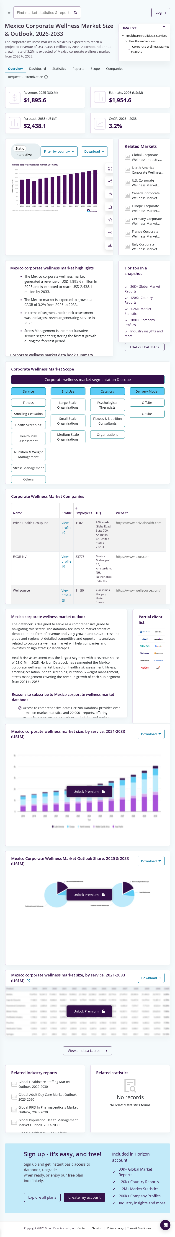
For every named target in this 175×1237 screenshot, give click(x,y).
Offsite (147, 402)
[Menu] (9, 12)
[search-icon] (75, 12)
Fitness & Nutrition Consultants (107, 420)
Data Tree (129, 28)
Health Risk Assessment (28, 438)
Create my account (84, 1197)
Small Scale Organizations (68, 420)
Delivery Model (147, 391)
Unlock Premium (87, 791)
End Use (68, 391)
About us (97, 1228)
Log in (161, 12)
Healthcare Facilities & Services (146, 36)
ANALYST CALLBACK (144, 347)
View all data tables (84, 1050)
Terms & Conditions (139, 1228)
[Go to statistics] (28, 980)
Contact (82, 1228)
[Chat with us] (165, 1225)
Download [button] (92, 151)
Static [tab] (19, 148)
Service (28, 391)
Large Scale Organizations (68, 405)
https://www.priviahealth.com (138, 523)
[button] (146, 35)
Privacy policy (115, 1228)
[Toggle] (123, 35)
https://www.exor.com (132, 556)
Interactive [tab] (23, 154)
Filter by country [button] (57, 151)
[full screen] (110, 168)
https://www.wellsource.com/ (138, 590)
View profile (66, 525)
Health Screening (28, 425)
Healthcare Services (142, 41)
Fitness (28, 402)
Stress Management (28, 468)
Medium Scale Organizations (68, 436)
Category (107, 391)
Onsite (147, 414)
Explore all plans (42, 1197)
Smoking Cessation (28, 414)
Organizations (107, 434)
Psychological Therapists (107, 405)
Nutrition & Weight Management (28, 454)
